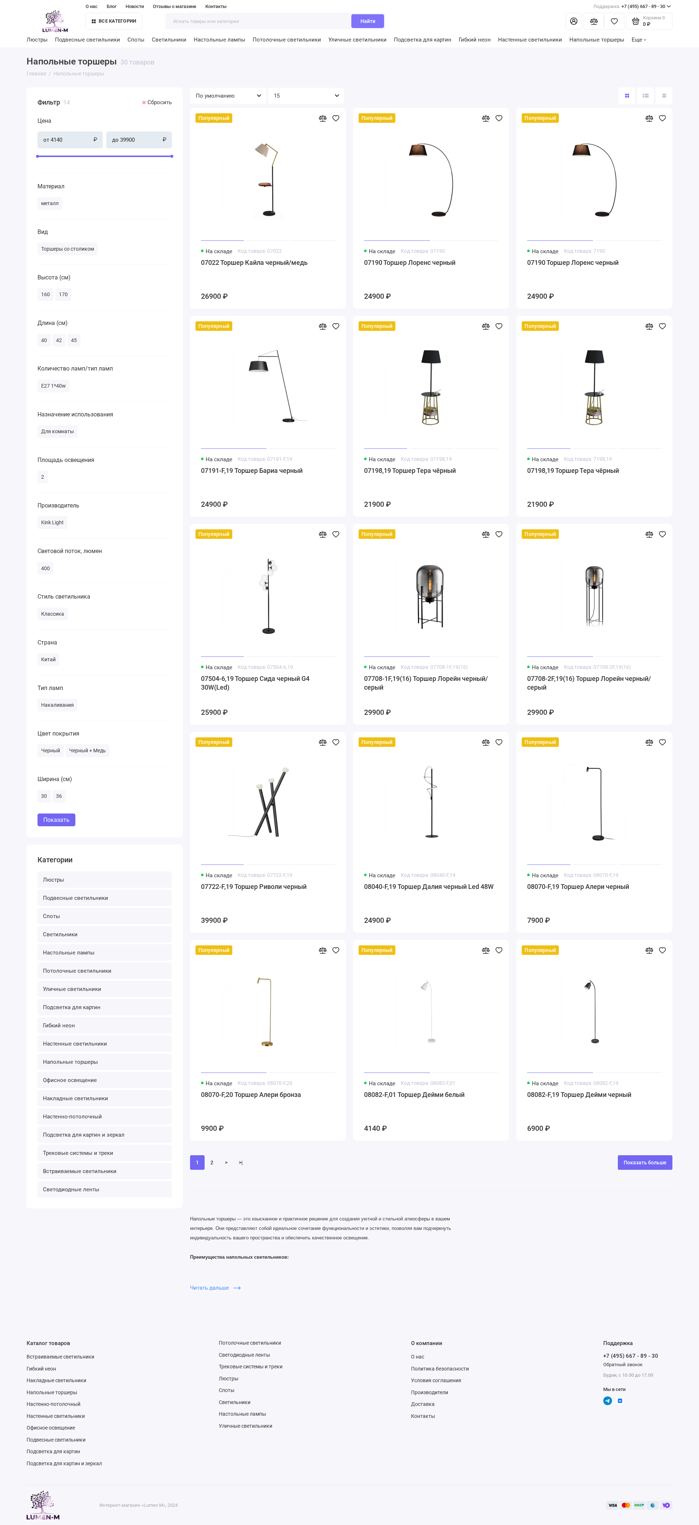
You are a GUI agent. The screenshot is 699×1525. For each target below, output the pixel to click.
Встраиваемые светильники (79, 1171)
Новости (135, 6)
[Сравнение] (594, 21)
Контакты (215, 6)
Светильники (169, 39)
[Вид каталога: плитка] (627, 95)
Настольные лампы (219, 39)
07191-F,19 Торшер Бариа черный (252, 470)
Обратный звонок (623, 1364)
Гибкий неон (475, 39)
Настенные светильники (530, 39)
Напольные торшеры (596, 39)
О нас (417, 1357)
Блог (111, 6)
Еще (637, 39)
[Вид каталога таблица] (664, 95)
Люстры (37, 39)
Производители (429, 1392)
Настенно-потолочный (72, 1116)
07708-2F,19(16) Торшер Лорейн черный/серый (589, 683)
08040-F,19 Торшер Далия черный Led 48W (429, 886)
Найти (367, 21)
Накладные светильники (75, 1098)
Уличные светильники (357, 39)
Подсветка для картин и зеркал (84, 1135)
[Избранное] (614, 21)
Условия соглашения (436, 1380)
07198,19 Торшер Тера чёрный (410, 470)
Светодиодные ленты (71, 1189)
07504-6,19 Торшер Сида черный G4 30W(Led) (255, 683)
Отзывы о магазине (174, 6)
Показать (56, 819)
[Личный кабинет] (574, 21)
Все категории (117, 21)
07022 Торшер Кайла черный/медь (254, 262)
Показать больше (645, 1162)
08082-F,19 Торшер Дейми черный (579, 1094)
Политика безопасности (440, 1369)
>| (241, 1162)
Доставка (423, 1404)
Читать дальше (210, 1288)
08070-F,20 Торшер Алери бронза (251, 1094)
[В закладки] (335, 118)
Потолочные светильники (287, 39)
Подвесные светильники (87, 39)
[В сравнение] (322, 118)
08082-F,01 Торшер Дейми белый (414, 1094)
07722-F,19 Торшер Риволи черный (254, 886)
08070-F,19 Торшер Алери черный (578, 886)
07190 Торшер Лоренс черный (409, 262)
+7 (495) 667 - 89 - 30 (629, 6)
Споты (136, 39)
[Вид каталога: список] (645, 95)
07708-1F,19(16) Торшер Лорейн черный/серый (426, 683)
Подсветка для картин (422, 39)
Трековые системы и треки (78, 1153)
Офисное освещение (70, 1080)
